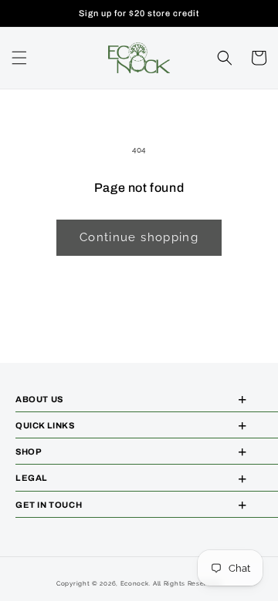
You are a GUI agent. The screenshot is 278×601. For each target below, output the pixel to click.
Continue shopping (139, 237)
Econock (134, 583)
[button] (19, 58)
